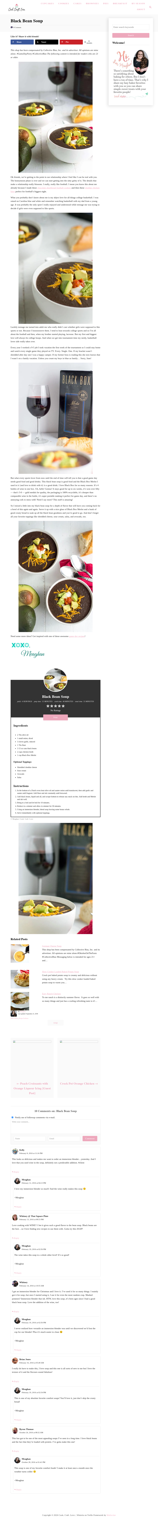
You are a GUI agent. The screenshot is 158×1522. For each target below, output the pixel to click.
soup (55, 1022)
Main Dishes (14, 1018)
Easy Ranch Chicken (51, 993)
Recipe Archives (23, 1018)
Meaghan (23, 1011)
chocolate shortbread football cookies (54, 188)
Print (55, 717)
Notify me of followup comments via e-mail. (34, 1117)
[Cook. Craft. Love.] (16, 7)
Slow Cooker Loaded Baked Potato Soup (60, 971)
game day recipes (77, 636)
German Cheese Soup (51, 946)
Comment (90, 1138)
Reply (16, 1172)
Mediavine (111, 1515)
